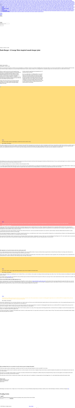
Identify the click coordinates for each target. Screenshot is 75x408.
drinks (22, 2)
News (69, 6)
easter (45, 2)
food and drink (42, 3)
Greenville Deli (38, 4)
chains (52, 0)
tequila (73, 9)
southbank (13, 9)
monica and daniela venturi (27, 6)
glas (7, 4)
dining (67, 1)
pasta (22, 7)
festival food (11, 3)
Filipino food (20, 3)
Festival (7, 3)
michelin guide (20, 6)
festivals (14, 3)
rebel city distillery (3, 8)
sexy (52, 8)
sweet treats (52, 9)
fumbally (55, 3)
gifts (2, 4)
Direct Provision (2, 2)
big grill (9, 0)
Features (1, 47)
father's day (4, 3)
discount (6, 2)
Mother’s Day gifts (37, 6)
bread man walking (30, 0)
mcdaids (6, 6)
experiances (50, 2)
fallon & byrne (58, 2)
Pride (66, 7)
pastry (27, 7)
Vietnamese (9, 11)
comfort (22, 1)
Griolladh (46, 4)
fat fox (1, 3)
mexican (13, 6)
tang (66, 9)
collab (20, 1)
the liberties (6, 10)
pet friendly (30, 7)
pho (37, 7)
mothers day (42, 6)
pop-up (64, 7)
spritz (28, 9)
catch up (49, 0)
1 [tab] (36, 407)
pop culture (58, 7)
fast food (73, 2)
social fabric (2, 9)
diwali (9, 2)
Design (62, 1)
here (68, 388)
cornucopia (33, 1)
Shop (1, 14)
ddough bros (51, 1)
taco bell (56, 9)
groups (50, 4)
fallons (62, 2)
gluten (9, 4)
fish (29, 3)
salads (28, 8)
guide (52, 4)
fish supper (36, 3)
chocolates (67, 0)
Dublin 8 (38, 2)
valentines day (58, 10)
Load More (37, 391)
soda (5, 9)
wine (30, 11)
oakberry (73, 6)
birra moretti (12, 0)
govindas (26, 4)
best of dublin (5, 0)
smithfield (69, 8)
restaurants (14, 8)
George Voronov (68, 3)
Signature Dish (65, 8)
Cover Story (37, 1)
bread (21, 0)
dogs (15, 2)
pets (34, 7)
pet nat (33, 7)
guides (54, 4)
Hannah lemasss (72, 4)
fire (24, 3)
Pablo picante (7, 7)
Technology (70, 9)
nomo (71, 6)
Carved (46, 0)
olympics (1, 7)
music (48, 6)
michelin (16, 6)
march (1, 6)
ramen (70, 7)
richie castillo (22, 8)
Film (23, 3)
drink (20, 2)
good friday (16, 4)
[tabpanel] (37, 398)
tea (67, 9)
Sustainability (44, 9)
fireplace (27, 3)
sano (37, 8)
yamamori (36, 11)
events (47, 2)
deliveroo (56, 1)
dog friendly (12, 2)
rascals (72, 7)
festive (17, 3)
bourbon (18, 0)
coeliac (13, 1)
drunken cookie (27, 2)
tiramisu (31, 10)
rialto (19, 8)
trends (41, 10)
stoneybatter (36, 9)
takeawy (64, 9)
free (53, 3)
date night (47, 1)
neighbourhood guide (56, 6)
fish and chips (32, 3)
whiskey (22, 11)
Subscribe (11, 398)
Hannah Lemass (66, 4)
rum (26, 8)
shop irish (58, 8)
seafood (50, 8)
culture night (42, 1)
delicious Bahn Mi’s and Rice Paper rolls (38, 281)
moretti (33, 6)
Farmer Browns (66, 2)
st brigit (32, 9)
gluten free (12, 4)
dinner (69, 1)
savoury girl (47, 8)
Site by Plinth (31, 406)
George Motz (9, 276)
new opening (62, 6)
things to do (16, 10)
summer (39, 9)
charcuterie (58, 0)
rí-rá (17, 8)
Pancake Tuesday (12, 7)
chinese (64, 0)
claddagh (1, 1)
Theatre (13, 10)
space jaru (16, 9)
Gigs (4, 4)
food (39, 3)
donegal (17, 2)
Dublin (36, 2)
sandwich (31, 8)
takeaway (60, 9)
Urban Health (54, 10)
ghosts (72, 3)
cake (41, 0)
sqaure (30, 9)
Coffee (15, 1)
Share (3, 139)
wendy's (15, 11)
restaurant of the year (9, 8)
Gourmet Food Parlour (21, 4)
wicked (25, 11)
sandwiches (35, 8)
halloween (62, 4)
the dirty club (2, 10)
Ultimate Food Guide (48, 10)
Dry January (33, 2)
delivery (59, 1)
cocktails (10, 1)
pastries (24, 7)
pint (48, 7)
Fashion (70, 2)
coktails (18, 1)
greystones (43, 4)
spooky (23, 9)
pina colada (45, 7)
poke (53, 7)
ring (25, 8)
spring (26, 9)
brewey (35, 0)
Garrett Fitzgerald (62, 3)
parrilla (20, 7)
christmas (70, 0)
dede (53, 1)
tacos (58, 9)
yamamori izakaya (41, 11)
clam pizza (5, 1)
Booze (16, 0)
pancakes (17, 7)
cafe (39, 0)
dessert (64, 1)
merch (11, 6)
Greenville (34, 4)
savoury (43, 8)
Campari (43, 0)
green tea (31, 4)
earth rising (42, 2)
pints (49, 7)
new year (66, 6)
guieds (56, 4)
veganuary (65, 10)
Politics (55, 7)
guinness (59, 4)
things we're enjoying (21, 10)
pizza (51, 7)
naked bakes (51, 6)
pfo (36, 7)
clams (8, 1)
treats (39, 10)
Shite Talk (55, 8)
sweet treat (48, 9)
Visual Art (12, 11)
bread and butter (24, 0)
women (33, 11)
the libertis (10, 10)
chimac (61, 0)
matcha (3, 6)
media (8, 6)
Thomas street (28, 10)
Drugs (24, 2)
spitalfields (20, 9)
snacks (72, 8)
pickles (42, 7)
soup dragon (9, 9)
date (44, 1)
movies (45, 6)
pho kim (39, 7)
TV (42, 10)
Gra (29, 4)
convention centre (27, 1)
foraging (51, 3)
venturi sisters (4, 11)
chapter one (54, 0)
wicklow (28, 11)
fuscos (58, 3)
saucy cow (40, 8)
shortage (61, 8)
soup (6, 9)
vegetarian (68, 10)
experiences (54, 2)
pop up (62, 7)
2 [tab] (38, 407)
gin (5, 4)
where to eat (19, 11)
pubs (68, 7)
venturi (1, 11)
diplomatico (72, 1)
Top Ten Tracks (35, 10)
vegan (62, 10)
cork (30, 1)
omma (4, 7)
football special (47, 3)
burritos (37, 0)
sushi (41, 9)
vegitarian (71, 10)
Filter (1, 22)
